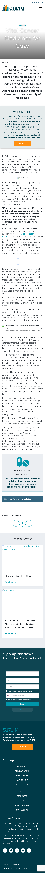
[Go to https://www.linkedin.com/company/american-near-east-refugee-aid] (17, 850)
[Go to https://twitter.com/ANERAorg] (5, 850)
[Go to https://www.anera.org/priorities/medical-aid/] (22, 472)
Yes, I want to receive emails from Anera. (20, 691)
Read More (11, 582)
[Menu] (40, 8)
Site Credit (16, 865)
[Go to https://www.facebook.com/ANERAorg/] (11, 850)
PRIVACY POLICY (28, 869)
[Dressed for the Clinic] (22, 558)
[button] (22, 143)
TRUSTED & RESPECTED (15, 869)
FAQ (4, 869)
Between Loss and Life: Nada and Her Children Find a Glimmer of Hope (20, 624)
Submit (22, 704)
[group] (22, 735)
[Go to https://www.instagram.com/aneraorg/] (29, 850)
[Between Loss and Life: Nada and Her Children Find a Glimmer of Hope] (22, 602)
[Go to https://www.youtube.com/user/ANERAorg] (23, 850)
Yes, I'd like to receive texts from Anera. (19, 700)
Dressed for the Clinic (19, 576)
